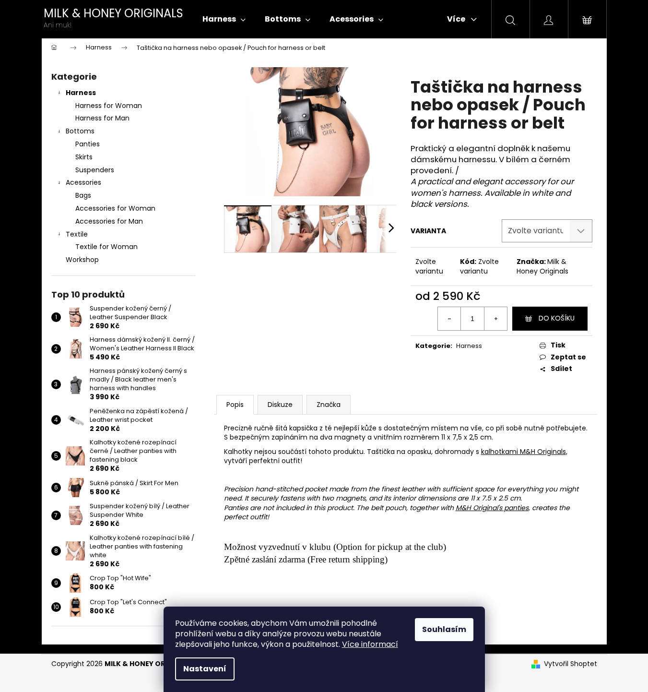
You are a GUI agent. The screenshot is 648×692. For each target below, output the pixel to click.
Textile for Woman (106, 246)
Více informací (370, 644)
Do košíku (557, 318)
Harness (81, 92)
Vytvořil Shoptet (570, 663)
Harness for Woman (108, 105)
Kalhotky (238, 451)
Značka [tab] (329, 404)
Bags (83, 195)
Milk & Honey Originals (542, 266)
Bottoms (80, 131)
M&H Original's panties (492, 508)
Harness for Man (102, 118)
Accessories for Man (109, 221)
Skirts (84, 157)
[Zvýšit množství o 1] (495, 318)
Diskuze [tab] (280, 404)
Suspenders (94, 170)
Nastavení (204, 668)
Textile (77, 234)
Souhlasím (444, 629)
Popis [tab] (235, 404)
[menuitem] (224, 19)
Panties (87, 144)
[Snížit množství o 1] (449, 318)
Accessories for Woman (115, 208)
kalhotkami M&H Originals (523, 451)
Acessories (83, 182)
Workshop (82, 259)
